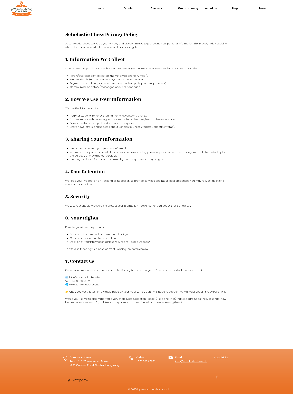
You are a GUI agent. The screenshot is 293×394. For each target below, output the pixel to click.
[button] (134, 8)
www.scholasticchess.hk (84, 284)
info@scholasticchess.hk (84, 277)
